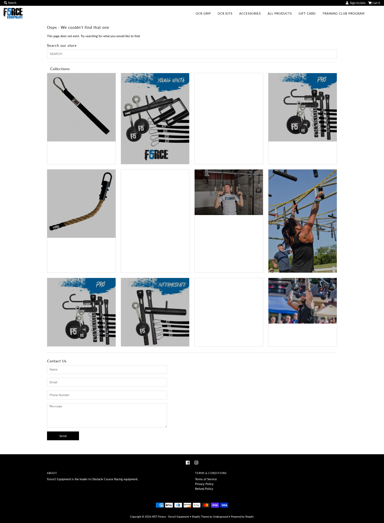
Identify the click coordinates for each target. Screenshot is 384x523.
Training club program (343, 13)
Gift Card (307, 13)
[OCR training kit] (302, 221)
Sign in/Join (356, 3)
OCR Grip (203, 13)
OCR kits (225, 13)
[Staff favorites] (81, 312)
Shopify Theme (200, 516)
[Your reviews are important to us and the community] (302, 301)
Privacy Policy (204, 484)
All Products (280, 13)
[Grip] (81, 203)
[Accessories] (81, 107)
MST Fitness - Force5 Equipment (170, 516)
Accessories (250, 13)
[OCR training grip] (229, 192)
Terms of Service (206, 479)
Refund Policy (204, 488)
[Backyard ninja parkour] (155, 118)
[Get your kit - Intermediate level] (302, 107)
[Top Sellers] (155, 312)
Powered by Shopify (242, 516)
